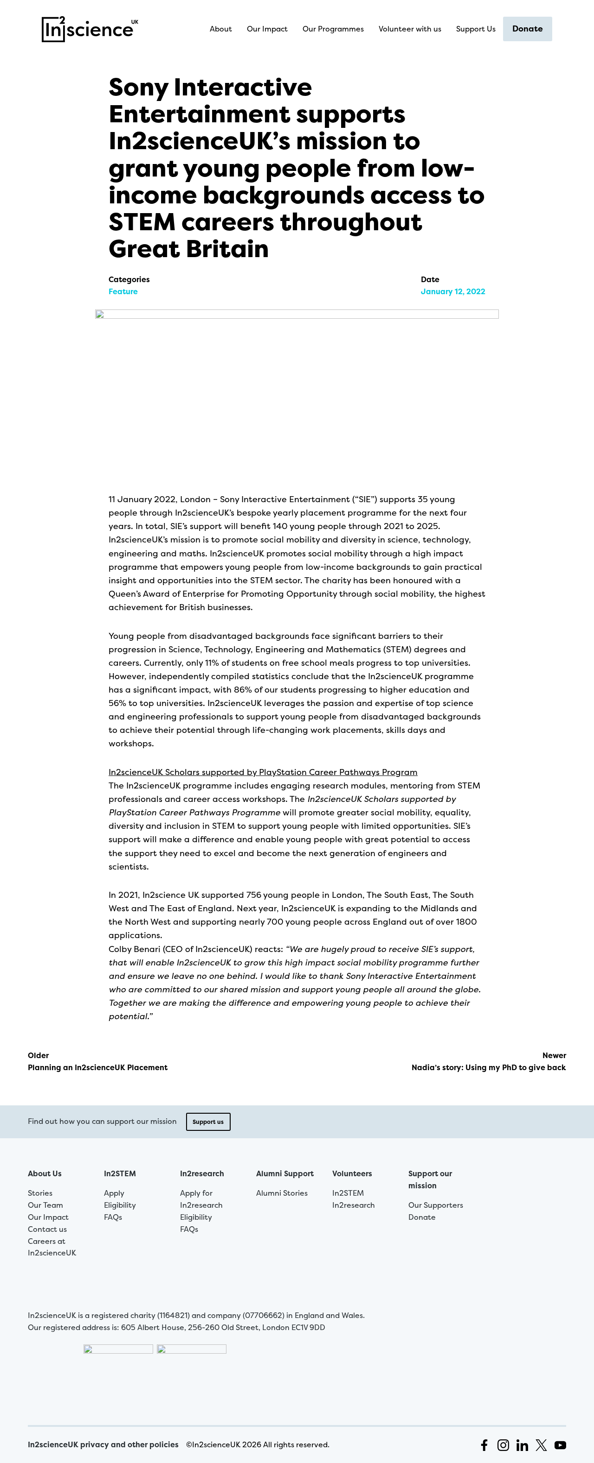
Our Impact (267, 29)
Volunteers (352, 1173)
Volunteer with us (410, 29)
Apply (114, 1193)
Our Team (45, 1205)
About (221, 29)
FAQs (113, 1217)
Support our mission (430, 1179)
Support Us (476, 29)
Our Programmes (333, 29)
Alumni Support (285, 1173)
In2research (202, 1173)
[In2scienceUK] (93, 29)
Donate (527, 28)
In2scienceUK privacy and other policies (103, 1444)
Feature (123, 291)
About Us (45, 1173)
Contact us (47, 1229)
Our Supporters (435, 1205)
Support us (208, 1122)
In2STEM (120, 1173)
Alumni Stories (282, 1193)
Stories (40, 1193)
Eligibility (120, 1205)
